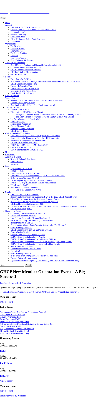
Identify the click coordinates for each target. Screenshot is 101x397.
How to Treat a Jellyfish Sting (23, 103)
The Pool (14, 55)
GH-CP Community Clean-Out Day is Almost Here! (32, 220)
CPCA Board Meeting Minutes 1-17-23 (27, 150)
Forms (8, 77)
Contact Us (10, 154)
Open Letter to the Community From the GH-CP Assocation (35, 138)
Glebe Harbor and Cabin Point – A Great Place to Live (33, 30)
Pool (7, 166)
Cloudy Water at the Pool (10, 317)
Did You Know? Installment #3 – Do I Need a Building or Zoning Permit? (41, 242)
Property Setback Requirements (24, 258)
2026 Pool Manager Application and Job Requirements (33, 183)
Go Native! (15, 251)
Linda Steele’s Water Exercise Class (25, 173)
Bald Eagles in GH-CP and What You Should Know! (33, 105)
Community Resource (14, 211)
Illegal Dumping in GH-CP (22, 223)
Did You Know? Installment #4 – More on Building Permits (35, 244)
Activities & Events (13, 157)
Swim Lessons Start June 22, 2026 (25, 178)
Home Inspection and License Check (26, 249)
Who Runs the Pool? (19, 185)
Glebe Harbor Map (18, 34)
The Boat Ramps (18, 48)
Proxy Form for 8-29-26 (21, 79)
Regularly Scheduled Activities (23, 159)
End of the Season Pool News (28, 190)
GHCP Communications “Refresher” (26, 70)
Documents (15, 41)
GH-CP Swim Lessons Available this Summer (58, 292)
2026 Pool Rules (17, 171)
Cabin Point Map (18, 37)
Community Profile (18, 32)
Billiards (4, 375)
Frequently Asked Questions (22, 128)
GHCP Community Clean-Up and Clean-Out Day (31, 230)
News (7, 152)
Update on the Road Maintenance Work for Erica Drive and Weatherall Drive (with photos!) (49, 206)
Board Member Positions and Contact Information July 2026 (36, 65)
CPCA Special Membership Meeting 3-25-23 (29, 145)
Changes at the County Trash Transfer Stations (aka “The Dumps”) (38, 225)
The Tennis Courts (18, 58)
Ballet (3, 351)
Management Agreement (21, 124)
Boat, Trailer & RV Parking (22, 60)
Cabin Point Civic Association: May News (19, 292)
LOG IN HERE (6, 302)
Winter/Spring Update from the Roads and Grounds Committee (37, 199)
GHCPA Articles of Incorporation (24, 72)
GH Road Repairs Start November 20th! (27, 204)
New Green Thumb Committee (23, 216)
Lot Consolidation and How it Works (26, 119)
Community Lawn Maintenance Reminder (28, 213)
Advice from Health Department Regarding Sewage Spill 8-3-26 (27, 324)
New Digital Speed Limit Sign (12, 314)
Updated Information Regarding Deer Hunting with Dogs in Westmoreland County (45, 260)
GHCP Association (23, 283)
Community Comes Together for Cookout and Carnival (23, 312)
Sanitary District (12, 107)
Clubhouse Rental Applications (23, 91)
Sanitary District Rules (20, 110)
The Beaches (16, 46)
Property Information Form (22, 86)
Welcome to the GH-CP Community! (26, 27)
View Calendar (6, 381)
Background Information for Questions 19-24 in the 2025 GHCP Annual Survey (44, 197)
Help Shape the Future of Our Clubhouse (17, 329)
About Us (9, 25)
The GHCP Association (15, 62)
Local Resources (12, 95)
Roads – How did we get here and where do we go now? (34, 201)
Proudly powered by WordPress (13, 396)
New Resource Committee (21, 246)
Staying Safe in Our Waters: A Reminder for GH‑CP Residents (36, 100)
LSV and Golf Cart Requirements (25, 194)
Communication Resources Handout (26, 67)
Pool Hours (6, 363)
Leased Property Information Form (25, 88)
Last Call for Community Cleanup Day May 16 (30, 218)
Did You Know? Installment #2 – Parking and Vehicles (33, 239)
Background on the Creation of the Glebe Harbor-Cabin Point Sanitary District (48, 114)
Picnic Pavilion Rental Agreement (25, 93)
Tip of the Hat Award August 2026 (14, 321)
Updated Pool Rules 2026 (21, 168)
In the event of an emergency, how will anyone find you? (34, 256)
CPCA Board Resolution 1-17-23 (24, 147)
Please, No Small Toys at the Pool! (14, 331)
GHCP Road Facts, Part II (21, 209)
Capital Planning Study (20, 126)
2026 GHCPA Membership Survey (14, 333)
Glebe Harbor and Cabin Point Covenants (28, 39)
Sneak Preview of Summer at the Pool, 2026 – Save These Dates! (38, 176)
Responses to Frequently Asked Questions (28, 140)
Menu (3, 18)
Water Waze (10, 98)
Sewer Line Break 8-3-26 (10, 326)
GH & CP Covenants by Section (24, 143)
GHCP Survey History (20, 131)
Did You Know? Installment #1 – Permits (28, 237)
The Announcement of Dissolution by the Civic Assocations (35, 136)
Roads (8, 192)
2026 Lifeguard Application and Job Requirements (31, 180)
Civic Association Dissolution (17, 133)
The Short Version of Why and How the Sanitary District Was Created (45, 117)
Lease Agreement (18, 121)
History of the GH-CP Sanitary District (27, 112)
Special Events (17, 161)
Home (7, 22)
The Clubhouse (17, 51)
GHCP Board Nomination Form (24, 84)
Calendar (14, 164)
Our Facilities (10, 44)
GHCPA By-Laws (18, 74)
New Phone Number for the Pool (24, 187)
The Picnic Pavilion (19, 53)
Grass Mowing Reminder (21, 227)
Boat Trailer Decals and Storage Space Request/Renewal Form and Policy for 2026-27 (46, 81)
